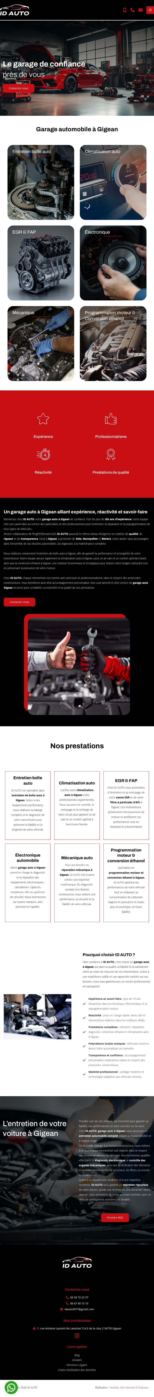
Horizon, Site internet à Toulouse (129, 1387)
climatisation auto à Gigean (76, 558)
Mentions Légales (77, 1365)
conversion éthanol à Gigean (34, 563)
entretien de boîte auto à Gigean (56, 553)
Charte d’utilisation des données (77, 1370)
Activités (77, 1360)
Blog (77, 1355)
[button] (125, 10)
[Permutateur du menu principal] (150, 10)
